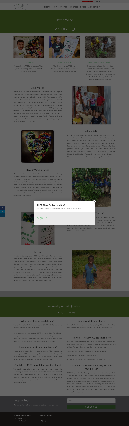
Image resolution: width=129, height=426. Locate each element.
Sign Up (42, 218)
